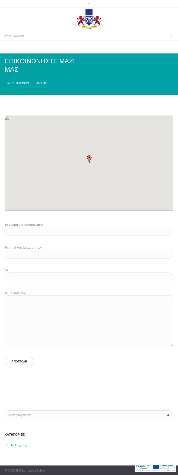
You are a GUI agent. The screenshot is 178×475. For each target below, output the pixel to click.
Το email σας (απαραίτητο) (23, 247)
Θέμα (8, 270)
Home (8, 83)
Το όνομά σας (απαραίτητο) (24, 225)
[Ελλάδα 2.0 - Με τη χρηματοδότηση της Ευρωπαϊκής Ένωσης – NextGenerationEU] (155, 467)
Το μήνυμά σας (15, 293)
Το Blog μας (19, 445)
